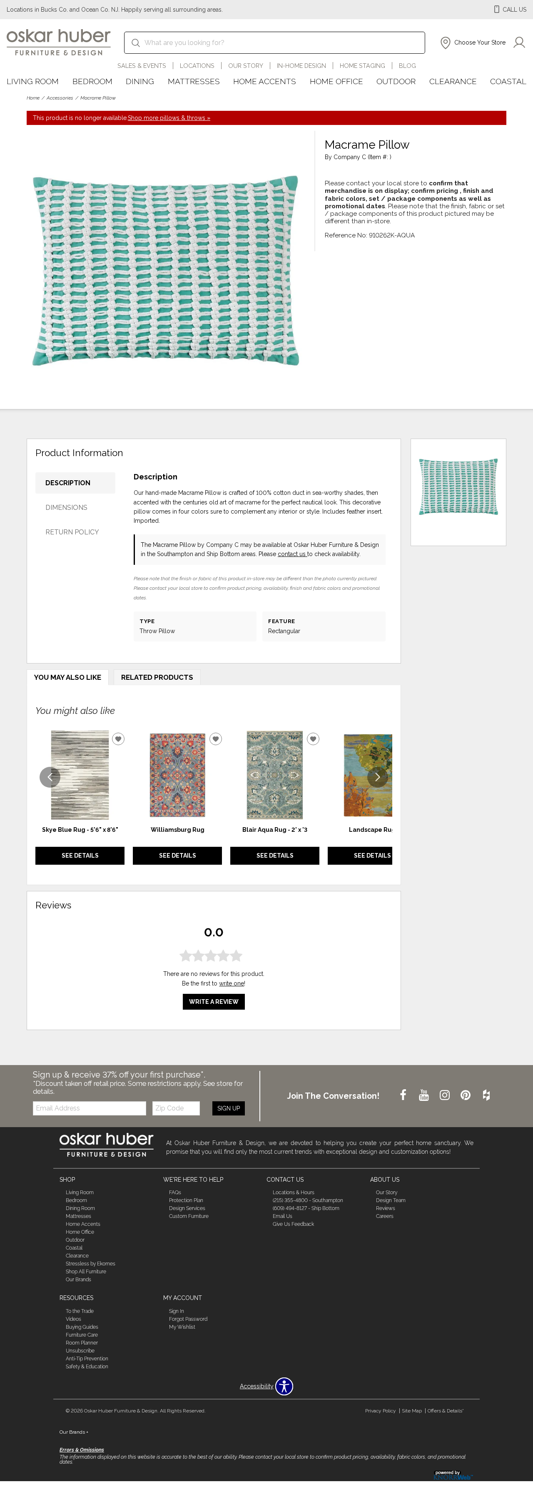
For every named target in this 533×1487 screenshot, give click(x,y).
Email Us (282, 1216)
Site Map (412, 1411)
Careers (385, 1216)
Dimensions (66, 507)
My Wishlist (182, 1327)
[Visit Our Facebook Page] (403, 1095)
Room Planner (82, 1343)
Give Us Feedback (293, 1224)
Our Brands (78, 1279)
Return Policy (72, 532)
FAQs (175, 1192)
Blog (407, 65)
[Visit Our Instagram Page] (445, 1095)
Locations (197, 65)
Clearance (453, 81)
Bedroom (92, 81)
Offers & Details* (446, 1411)
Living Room (33, 81)
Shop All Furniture (86, 1272)
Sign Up (228, 1108)
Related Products (157, 677)
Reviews (385, 1208)
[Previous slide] (50, 777)
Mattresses (194, 81)
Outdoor (396, 81)
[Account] (519, 42)
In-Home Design (301, 65)
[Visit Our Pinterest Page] (466, 1095)
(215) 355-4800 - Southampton (308, 1200)
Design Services (187, 1208)
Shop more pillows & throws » (169, 118)
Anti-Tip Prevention (87, 1359)
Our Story (245, 65)
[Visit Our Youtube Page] (424, 1095)
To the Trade (80, 1311)
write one (231, 983)
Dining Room (80, 1208)
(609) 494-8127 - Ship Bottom (306, 1208)
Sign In (176, 1311)
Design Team (391, 1200)
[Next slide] (377, 777)
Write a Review (214, 1001)
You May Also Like (67, 677)
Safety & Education (87, 1367)
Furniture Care (82, 1335)
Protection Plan (186, 1200)
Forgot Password (188, 1319)
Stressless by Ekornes (90, 1264)
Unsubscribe (80, 1351)
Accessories (60, 98)
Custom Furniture (189, 1216)
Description (67, 483)
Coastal (508, 81)
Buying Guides (82, 1327)
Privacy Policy (380, 1411)
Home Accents (264, 81)
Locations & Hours (293, 1192)
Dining (140, 81)
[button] (472, 43)
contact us (292, 554)
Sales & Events (141, 65)
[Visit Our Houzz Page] (486, 1095)
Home (33, 98)
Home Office (336, 81)
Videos (73, 1319)
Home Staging (362, 65)
